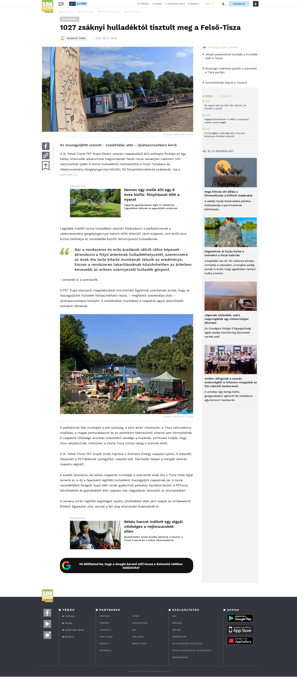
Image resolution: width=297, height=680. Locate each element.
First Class (106, 637)
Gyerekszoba (140, 623)
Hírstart (104, 623)
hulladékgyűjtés (110, 11)
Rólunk (176, 630)
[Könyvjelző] (46, 165)
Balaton (194, 3)
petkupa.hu (68, 174)
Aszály (158, 3)
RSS (174, 616)
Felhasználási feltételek (187, 643)
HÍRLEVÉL (177, 623)
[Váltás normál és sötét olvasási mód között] (224, 4)
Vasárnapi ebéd (176, 3)
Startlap (104, 616)
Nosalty (103, 643)
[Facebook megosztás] (46, 146)
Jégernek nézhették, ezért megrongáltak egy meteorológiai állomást (227, 319)
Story (135, 616)
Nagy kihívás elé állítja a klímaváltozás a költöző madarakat (228, 193)
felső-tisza (86, 11)
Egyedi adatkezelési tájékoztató (191, 650)
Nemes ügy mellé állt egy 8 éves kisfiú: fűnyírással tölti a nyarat (152, 195)
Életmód (69, 19)
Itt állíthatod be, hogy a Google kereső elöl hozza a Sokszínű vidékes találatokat (130, 565)
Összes (225, 96)
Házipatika (105, 650)
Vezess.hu (105, 630)
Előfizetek (239, 4)
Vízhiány (144, 3)
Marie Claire (139, 643)
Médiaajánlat (180, 657)
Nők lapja (138, 637)
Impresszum (179, 637)
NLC (134, 630)
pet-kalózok (134, 11)
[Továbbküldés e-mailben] (46, 155)
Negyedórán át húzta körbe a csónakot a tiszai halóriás (224, 253)
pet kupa (67, 11)
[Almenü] (61, 4)
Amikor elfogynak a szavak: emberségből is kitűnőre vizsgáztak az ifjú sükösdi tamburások (231, 382)
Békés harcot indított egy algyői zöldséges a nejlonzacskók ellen (153, 526)
